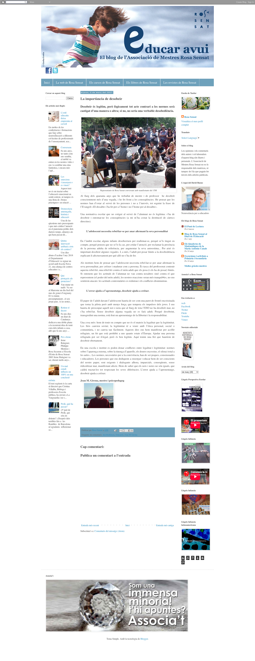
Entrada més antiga (165, 525)
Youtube (185, 316)
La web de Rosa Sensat (69, 82)
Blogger (144, 638)
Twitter (184, 309)
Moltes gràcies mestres (195, 265)
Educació (119, 434)
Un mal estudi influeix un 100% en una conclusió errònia (61, 373)
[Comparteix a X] (126, 430)
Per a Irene (66, 336)
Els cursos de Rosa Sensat (104, 82)
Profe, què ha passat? (67, 405)
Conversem (66, 147)
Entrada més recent (90, 525)
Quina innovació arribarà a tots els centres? (67, 245)
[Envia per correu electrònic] (120, 430)
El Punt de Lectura (194, 226)
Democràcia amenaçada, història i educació (66, 213)
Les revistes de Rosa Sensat (179, 82)
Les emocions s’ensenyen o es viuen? (67, 181)
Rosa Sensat (190, 116)
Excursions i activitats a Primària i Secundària (196, 257)
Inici (47, 82)
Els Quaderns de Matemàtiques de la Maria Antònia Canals (195, 246)
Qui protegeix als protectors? (67, 278)
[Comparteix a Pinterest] (131, 430)
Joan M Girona (131, 434)
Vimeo (184, 319)
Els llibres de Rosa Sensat (141, 82)
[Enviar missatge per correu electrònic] (115, 430)
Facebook (185, 306)
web (183, 303)
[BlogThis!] (123, 430)
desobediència (109, 434)
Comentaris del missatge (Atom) (109, 530)
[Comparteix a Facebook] (129, 430)
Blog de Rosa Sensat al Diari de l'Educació (195, 235)
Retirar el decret (65, 309)
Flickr (184, 313)
